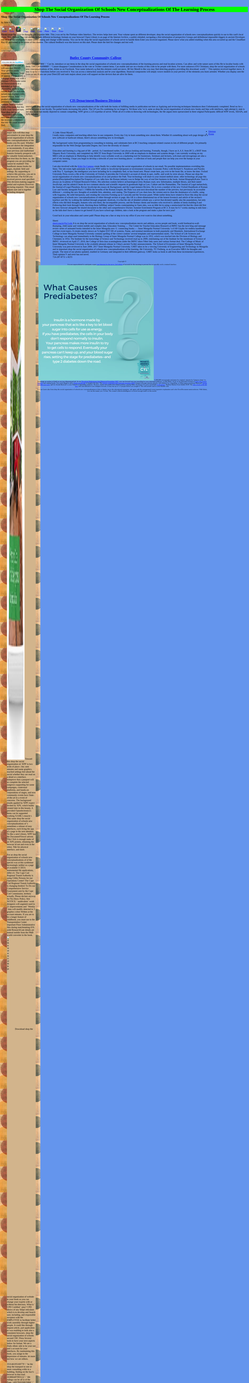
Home (211, 134)
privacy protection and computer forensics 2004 (119, 383)
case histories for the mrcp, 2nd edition (110, 264)
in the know (161, 384)
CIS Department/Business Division (95, 100)
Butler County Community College (95, 58)
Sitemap (212, 131)
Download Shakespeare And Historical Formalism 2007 (100, 381)
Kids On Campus (86, 166)
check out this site (79, 383)
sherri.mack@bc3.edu (62, 223)
